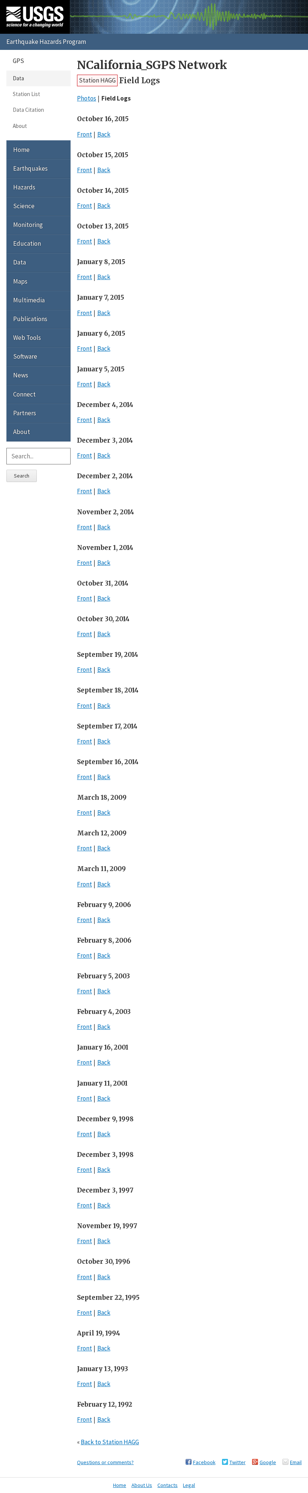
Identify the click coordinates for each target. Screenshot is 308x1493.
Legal (189, 1485)
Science (24, 206)
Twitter (237, 1462)
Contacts (167, 1485)
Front (84, 134)
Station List (26, 94)
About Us (141, 1485)
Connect (24, 394)
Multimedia (29, 300)
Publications (30, 319)
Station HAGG (97, 80)
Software (25, 356)
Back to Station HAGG (110, 1442)
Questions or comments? (105, 1462)
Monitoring (28, 225)
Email (296, 1462)
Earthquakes (30, 168)
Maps (20, 281)
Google (268, 1462)
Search (21, 475)
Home (21, 150)
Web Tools (27, 337)
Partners (24, 413)
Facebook (204, 1462)
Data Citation (28, 109)
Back (103, 134)
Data (18, 78)
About (20, 125)
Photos (86, 98)
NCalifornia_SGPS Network (152, 65)
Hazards (24, 187)
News (20, 375)
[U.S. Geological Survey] (35, 17)
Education (27, 243)
